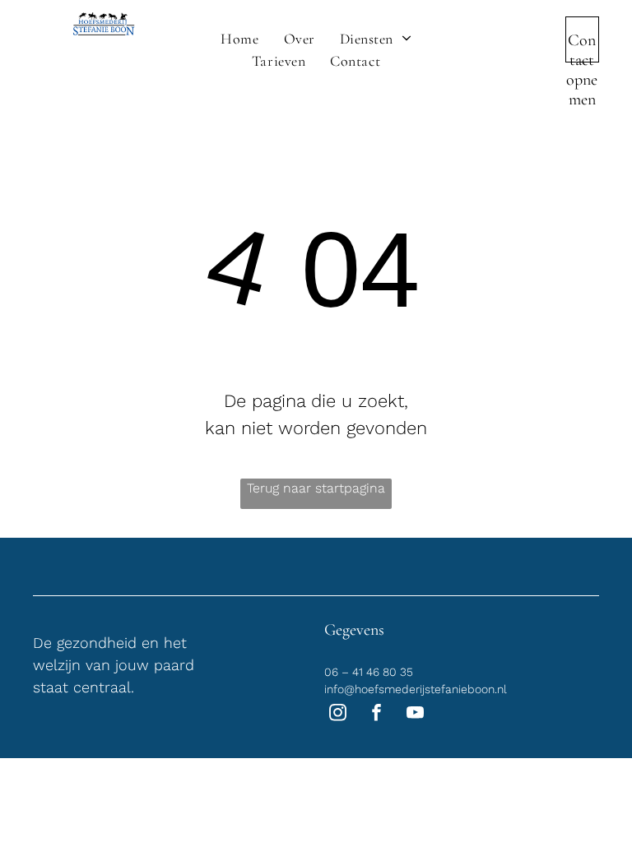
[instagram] (338, 714)
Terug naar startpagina (316, 488)
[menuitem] (239, 39)
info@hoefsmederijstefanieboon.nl (415, 689)
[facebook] (376, 714)
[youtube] (415, 714)
